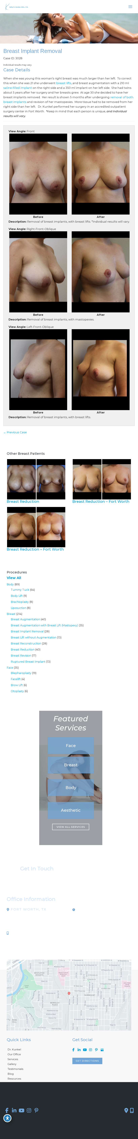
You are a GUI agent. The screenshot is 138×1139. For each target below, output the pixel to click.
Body (10, 584)
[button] (71, 745)
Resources (14, 1078)
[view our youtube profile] (84, 1050)
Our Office (14, 1054)
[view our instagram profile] (90, 1050)
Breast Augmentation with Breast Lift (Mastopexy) (44, 625)
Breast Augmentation (25, 619)
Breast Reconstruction (26, 643)
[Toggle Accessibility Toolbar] (7, 1118)
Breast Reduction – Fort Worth (100, 501)
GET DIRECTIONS (87, 1060)
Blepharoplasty (21, 673)
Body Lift (17, 595)
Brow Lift (17, 685)
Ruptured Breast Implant (28, 661)
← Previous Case (15, 432)
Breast (11, 614)
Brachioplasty (20, 601)
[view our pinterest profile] (96, 1050)
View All (14, 578)
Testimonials (15, 1069)
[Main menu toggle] (130, 6)
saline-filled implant (17, 87)
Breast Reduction (22, 649)
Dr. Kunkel (14, 1049)
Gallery (12, 1064)
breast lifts (63, 83)
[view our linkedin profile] (79, 1050)
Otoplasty (17, 691)
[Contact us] (126, 1110)
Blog (11, 1073)
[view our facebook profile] (73, 1050)
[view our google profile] (102, 1050)
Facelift (16, 679)
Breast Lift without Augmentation (33, 637)
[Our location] (132, 1110)
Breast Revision (21, 655)
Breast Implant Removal (27, 631)
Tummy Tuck (20, 589)
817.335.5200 (20, 933)
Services (13, 1059)
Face (10, 667)
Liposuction (18, 608)
